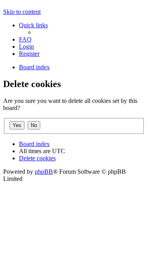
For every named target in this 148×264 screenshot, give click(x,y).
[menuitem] (25, 39)
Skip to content (22, 11)
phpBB (44, 171)
